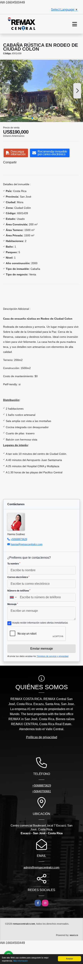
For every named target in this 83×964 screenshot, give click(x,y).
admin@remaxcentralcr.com (41, 867)
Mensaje (12, 604)
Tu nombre (13, 563)
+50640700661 (41, 791)
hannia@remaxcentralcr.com (26, 544)
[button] (32, 118)
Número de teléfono (18, 590)
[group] (41, 91)
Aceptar (69, 958)
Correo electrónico (18, 577)
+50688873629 (19, 539)
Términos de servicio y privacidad (52, 656)
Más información (20, 960)
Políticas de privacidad (41, 737)
